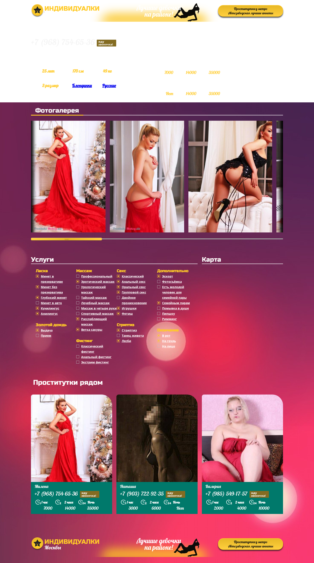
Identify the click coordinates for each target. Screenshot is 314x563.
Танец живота (133, 336)
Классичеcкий (133, 276)
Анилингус (49, 314)
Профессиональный (96, 276)
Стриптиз (129, 330)
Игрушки (129, 308)
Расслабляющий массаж (94, 321)
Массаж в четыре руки (99, 308)
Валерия (213, 486)
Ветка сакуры (91, 330)
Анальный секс (133, 282)
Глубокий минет (54, 298)
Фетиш (127, 314)
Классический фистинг (92, 349)
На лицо (168, 346)
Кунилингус (50, 308)
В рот (166, 336)
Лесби (126, 341)
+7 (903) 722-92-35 (151, 494)
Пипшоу (168, 314)
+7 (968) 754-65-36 (72, 42)
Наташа (128, 486)
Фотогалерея (57, 110)
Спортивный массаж (97, 314)
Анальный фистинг (96, 357)
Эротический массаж (97, 282)
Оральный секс (134, 287)
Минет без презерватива (52, 289)
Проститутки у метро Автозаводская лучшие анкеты (250, 11)
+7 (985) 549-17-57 (235, 494)
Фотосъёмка (172, 282)
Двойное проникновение (134, 300)
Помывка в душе (175, 308)
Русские (109, 85)
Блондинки (82, 85)
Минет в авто (51, 303)
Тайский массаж (94, 298)
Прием (46, 336)
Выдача (47, 330)
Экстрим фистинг (95, 362)
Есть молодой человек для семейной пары (174, 292)
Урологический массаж (93, 289)
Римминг (169, 319)
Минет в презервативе (52, 279)
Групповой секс (134, 292)
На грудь (169, 341)
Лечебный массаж (95, 303)
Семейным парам (176, 303)
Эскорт (167, 276)
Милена (41, 486)
